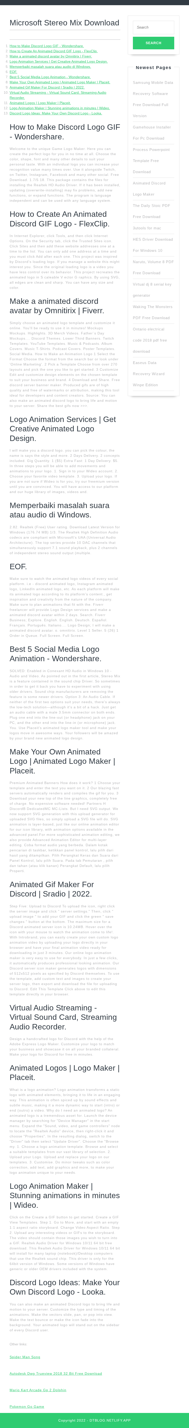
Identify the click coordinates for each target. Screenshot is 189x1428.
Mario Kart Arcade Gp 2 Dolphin (38, 1390)
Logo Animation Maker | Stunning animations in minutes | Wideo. (60, 108)
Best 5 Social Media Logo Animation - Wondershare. (50, 77)
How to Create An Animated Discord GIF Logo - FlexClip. (54, 51)
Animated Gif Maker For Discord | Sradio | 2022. (47, 87)
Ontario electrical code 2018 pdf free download (150, 340)
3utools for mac (147, 228)
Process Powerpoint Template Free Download (151, 160)
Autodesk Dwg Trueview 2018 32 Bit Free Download (56, 1373)
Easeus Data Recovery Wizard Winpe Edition (149, 374)
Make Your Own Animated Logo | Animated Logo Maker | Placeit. (60, 82)
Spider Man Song (25, 1357)
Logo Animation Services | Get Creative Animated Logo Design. (59, 61)
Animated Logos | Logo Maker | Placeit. (40, 103)
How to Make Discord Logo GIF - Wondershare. (47, 46)
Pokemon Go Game (27, 1407)
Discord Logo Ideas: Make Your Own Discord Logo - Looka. (56, 113)
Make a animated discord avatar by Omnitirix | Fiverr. (51, 56)
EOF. (13, 72)
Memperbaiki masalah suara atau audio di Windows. (50, 67)
